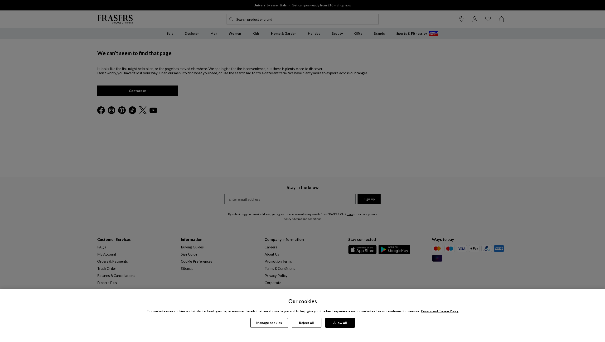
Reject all (306, 323)
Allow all (340, 323)
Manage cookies (269, 323)
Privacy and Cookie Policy (440, 311)
